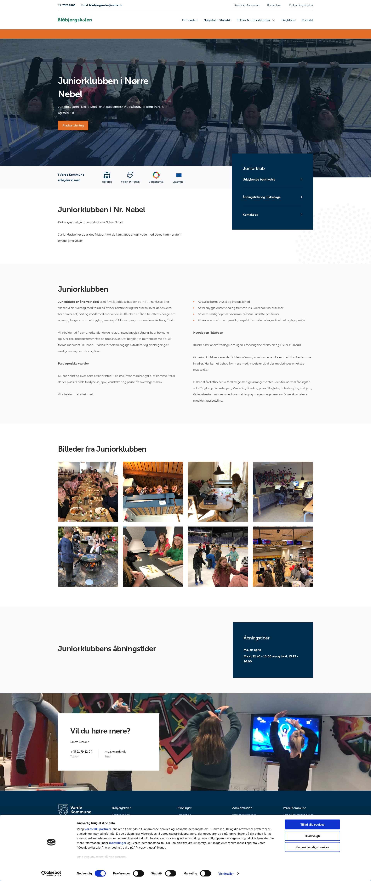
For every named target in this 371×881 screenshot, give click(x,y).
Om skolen (189, 20)
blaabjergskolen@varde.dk (101, 5)
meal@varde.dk (115, 751)
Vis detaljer (226, 873)
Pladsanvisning (73, 125)
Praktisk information (247, 5)
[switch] (138, 873)
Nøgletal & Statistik (217, 20)
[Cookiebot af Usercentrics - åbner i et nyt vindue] (51, 873)
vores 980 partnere (98, 829)
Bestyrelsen (274, 5)
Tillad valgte (312, 835)
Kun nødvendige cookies (312, 847)
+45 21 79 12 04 (81, 751)
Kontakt (307, 20)
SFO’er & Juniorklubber (253, 20)
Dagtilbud (289, 20)
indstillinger (118, 843)
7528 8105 (66, 5)
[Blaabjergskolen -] (75, 20)
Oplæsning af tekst (301, 5)
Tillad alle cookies (312, 824)
